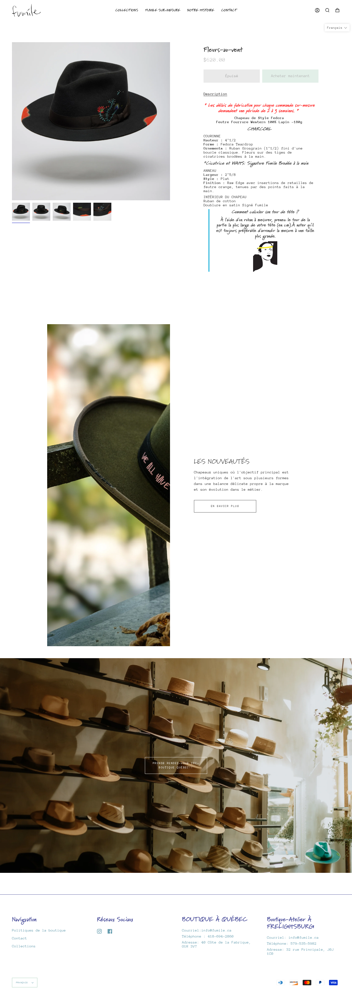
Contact (19, 938)
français (22, 982)
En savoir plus (225, 506)
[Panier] (337, 10)
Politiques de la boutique (39, 930)
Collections (24, 946)
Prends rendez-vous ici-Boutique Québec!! (176, 765)
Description (215, 94)
